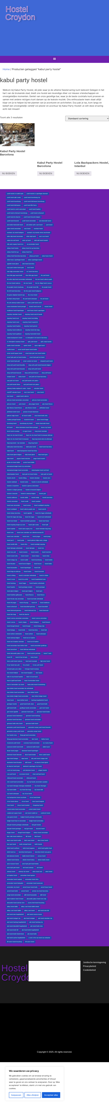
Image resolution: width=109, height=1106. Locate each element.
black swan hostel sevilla (14, 840)
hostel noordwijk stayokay (38, 544)
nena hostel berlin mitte (41, 415)
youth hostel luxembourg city (32, 197)
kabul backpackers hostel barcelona (27, 450)
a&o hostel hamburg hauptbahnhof (16, 922)
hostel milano (35, 556)
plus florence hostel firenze (14, 408)
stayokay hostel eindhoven (14, 330)
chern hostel (10, 805)
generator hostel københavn (14, 715)
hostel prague (36, 536)
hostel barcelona (33, 630)
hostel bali (44, 630)
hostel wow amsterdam (13, 505)
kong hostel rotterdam (41, 431)
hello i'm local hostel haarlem (15, 676)
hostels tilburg (22, 478)
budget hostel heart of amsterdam (16, 821)
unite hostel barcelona (28, 263)
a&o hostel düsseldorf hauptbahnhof (17, 926)
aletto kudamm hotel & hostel (15, 898)
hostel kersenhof (39, 571)
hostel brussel (46, 622)
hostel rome (26, 536)
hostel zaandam (36, 501)
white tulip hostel (31, 236)
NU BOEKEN (8, 173)
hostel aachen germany (33, 653)
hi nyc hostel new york (13, 665)
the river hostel (28, 283)
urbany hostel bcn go (13, 252)
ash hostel (40, 867)
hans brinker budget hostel (39, 696)
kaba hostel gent (42, 454)
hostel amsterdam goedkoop (38, 645)
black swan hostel (29, 840)
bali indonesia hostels (13, 856)
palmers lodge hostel (12, 415)
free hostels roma (12, 735)
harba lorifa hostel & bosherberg (36, 684)
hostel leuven (37, 563)
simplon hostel (11, 376)
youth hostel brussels (13, 220)
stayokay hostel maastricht (30, 322)
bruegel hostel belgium (24, 832)
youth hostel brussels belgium (32, 217)
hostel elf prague (11, 602)
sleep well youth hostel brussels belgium (39, 365)
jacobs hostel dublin (28, 462)
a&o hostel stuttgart (29, 918)
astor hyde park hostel (13, 867)
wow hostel (27, 228)
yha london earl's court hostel (34, 224)
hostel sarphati (11, 528)
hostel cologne (23, 622)
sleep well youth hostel (34, 369)
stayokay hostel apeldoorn (14, 334)
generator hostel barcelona (14, 719)
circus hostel (25, 801)
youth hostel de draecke (13, 217)
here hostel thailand (12, 672)
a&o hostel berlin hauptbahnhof (30, 930)
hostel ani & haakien (33, 641)
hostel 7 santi (47, 653)
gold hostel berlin (11, 708)
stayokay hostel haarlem (14, 326)
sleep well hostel (46, 373)
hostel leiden (48, 563)
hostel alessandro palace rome (15, 653)
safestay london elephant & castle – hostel (19, 388)
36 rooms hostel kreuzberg (14, 941)
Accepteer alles (51, 1095)
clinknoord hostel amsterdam (15, 778)
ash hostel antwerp (28, 867)
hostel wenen (27, 505)
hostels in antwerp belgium (28, 493)
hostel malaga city (12, 560)
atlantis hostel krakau (28, 859)
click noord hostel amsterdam (15, 782)
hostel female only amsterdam (15, 598)
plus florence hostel (30, 408)
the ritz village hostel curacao (43, 283)
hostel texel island (12, 521)
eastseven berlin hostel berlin (15, 747)
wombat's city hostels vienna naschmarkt (38, 232)
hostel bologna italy (39, 626)
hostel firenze (41, 595)
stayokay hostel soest (13, 322)
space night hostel (40, 345)
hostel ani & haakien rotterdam (15, 641)
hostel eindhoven (44, 602)
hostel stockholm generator (27, 521)
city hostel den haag (25, 789)
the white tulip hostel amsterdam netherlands (19, 279)
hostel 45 (9, 657)
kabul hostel (10, 450)
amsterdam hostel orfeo (31, 879)
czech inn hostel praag (13, 770)
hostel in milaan (43, 575)
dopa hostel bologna (12, 758)
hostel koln (37, 567)
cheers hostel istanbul (23, 805)
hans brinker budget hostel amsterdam (17, 696)
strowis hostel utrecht (35, 306)
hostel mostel (24, 556)
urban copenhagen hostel (35, 259)
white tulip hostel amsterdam (15, 236)
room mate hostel (29, 392)
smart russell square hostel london (27, 349)
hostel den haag (11, 614)
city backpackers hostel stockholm (16, 797)
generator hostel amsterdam (33, 719)
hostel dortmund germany (14, 610)
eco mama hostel (48, 743)
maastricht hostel (29, 419)
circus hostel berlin (35, 797)
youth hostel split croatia (14, 197)
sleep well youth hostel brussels (16, 369)
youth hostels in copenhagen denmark (37, 193)
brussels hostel (40, 828)
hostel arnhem (29, 633)
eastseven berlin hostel (33, 747)
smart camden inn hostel (30, 361)
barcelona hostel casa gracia (43, 852)
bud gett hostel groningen (14, 828)
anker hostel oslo (37, 871)
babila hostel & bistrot (28, 856)
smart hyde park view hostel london (35, 353)
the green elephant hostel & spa (16, 295)
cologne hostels (42, 770)
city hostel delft (38, 789)
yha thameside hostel (45, 220)
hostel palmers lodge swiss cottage (37, 540)
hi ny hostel (26, 665)
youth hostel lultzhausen (13, 205)
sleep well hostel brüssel (31, 373)
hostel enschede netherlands (35, 598)
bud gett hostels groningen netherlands (17, 824)
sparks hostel (27, 345)
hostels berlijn (35, 497)
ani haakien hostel (12, 875)
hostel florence (30, 595)
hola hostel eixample (31, 661)
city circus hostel (27, 793)
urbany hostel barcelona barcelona (16, 256)
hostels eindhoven (12, 497)
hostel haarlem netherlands (37, 583)
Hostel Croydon (20, 13)
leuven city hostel (46, 427)
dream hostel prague (12, 750)
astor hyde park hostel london (30, 863)
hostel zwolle (24, 501)
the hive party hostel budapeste (32, 291)
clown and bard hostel (39, 774)
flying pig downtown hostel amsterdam (17, 739)
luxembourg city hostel (26, 423)
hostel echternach (12, 606)
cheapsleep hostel (38, 805)
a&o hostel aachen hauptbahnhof (16, 937)
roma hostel (40, 392)
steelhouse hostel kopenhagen (15, 310)
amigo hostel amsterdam (14, 895)
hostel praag (47, 536)
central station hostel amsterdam (16, 809)
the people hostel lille (32, 287)
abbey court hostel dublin (14, 910)
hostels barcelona (47, 497)
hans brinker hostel (33, 692)
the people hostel (46, 287)
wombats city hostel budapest (15, 232)
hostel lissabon (11, 563)
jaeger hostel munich (39, 458)
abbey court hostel (29, 910)
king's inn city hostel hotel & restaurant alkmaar (39, 435)
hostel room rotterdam (13, 536)
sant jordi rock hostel (13, 380)
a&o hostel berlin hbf (12, 930)
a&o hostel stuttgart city (13, 918)
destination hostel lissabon (14, 762)
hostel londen (48, 560)
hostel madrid (24, 560)
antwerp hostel (11, 871)
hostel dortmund (43, 610)
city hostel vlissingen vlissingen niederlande (19, 786)
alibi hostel (43, 895)
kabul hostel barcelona (45, 446)
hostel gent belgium (27, 591)
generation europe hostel (34, 731)
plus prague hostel (34, 404)
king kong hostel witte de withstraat (42, 439)
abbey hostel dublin (12, 906)
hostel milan (46, 556)
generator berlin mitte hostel (14, 723)
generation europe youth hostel (15, 731)
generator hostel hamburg (33, 715)
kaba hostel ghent (30, 454)
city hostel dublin (11, 789)
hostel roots (10, 532)
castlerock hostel (45, 813)
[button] (54, 59)
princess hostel (11, 404)
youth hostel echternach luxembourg (17, 213)
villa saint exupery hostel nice (15, 244)
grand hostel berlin (42, 704)
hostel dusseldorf (43, 606)
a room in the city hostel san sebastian (39, 937)
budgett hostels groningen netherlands (31, 817)
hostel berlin (21, 630)
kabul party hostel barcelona (15, 446)
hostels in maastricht (13, 485)
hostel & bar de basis (21, 657)
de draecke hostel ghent (41, 762)
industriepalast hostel (13, 474)
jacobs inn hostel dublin (13, 462)
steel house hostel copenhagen (35, 310)
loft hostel (9, 427)
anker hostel (48, 871)
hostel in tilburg (11, 575)
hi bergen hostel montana (32, 669)
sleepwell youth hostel (46, 361)
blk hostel (28, 836)
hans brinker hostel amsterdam (15, 692)
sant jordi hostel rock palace (31, 384)
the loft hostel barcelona (13, 291)
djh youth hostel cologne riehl (39, 758)
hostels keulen (24, 482)
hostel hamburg (11, 583)
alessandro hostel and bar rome (15, 902)
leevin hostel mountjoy (13, 431)
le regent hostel (27, 431)
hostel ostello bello (12, 544)
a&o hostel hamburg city (36, 922)
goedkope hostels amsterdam (28, 708)
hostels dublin (24, 497)
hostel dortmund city (30, 610)
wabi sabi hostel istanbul (41, 240)
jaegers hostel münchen (23, 458)
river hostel (10, 396)
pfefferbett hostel (44, 408)
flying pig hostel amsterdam (27, 735)
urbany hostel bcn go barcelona (30, 248)
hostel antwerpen (41, 633)
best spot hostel (11, 844)
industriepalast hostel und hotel (40, 470)
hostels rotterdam (35, 478)
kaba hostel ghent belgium (14, 454)
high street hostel (45, 661)
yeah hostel (49, 224)
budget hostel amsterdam (36, 821)
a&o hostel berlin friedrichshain (15, 934)
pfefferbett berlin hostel (13, 411)
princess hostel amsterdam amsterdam (18, 400)
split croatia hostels (46, 341)
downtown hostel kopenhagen (30, 750)
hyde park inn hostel (46, 474)
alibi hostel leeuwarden (30, 895)
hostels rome (46, 478)
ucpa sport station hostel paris (15, 267)
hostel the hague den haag (14, 517)
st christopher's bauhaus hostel (15, 341)
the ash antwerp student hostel (15, 302)
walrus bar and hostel (13, 240)
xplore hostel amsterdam (14, 228)
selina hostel (21, 376)
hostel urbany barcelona (13, 513)
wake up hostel (26, 240)
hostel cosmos (11, 622)
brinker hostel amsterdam (41, 832)
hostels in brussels (12, 493)
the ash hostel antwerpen (30, 298)
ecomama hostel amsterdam (31, 743)
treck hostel (30, 267)
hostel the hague (29, 517)
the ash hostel (44, 298)
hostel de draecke (24, 614)
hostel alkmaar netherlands (27, 649)
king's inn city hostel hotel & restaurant (18, 439)
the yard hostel (45, 275)
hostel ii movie (11, 579)
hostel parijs (20, 540)
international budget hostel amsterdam (17, 470)
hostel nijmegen (30, 548)
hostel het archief (23, 579)
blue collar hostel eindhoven (14, 836)
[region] (34, 1084)
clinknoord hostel (31, 778)
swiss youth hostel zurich (35, 302)
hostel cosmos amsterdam (39, 618)
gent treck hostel (44, 708)
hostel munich (35, 552)
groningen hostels (12, 704)
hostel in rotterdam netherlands (27, 575)
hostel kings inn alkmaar (13, 571)
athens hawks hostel (43, 859)
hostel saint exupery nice (25, 528)
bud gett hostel (28, 828)
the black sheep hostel (13, 298)
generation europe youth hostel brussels (39, 727)
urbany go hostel (34, 256)
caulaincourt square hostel (14, 813)
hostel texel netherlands (44, 517)
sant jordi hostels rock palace (30, 380)
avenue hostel (41, 856)
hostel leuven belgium (25, 563)
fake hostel (35, 739)
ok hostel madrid (26, 415)
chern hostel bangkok (38, 801)
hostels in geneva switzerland (30, 485)
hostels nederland (12, 482)
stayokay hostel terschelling (30, 318)
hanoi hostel (10, 700)
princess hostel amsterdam (39, 400)
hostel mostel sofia (12, 556)
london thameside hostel (42, 423)
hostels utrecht (11, 478)
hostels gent (42, 493)
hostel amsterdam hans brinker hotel (17, 645)
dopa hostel (25, 758)
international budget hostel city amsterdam (19, 466)
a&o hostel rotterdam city (45, 918)
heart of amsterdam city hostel (15, 684)
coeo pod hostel (11, 774)
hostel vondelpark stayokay (41, 505)
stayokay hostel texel (13, 318)
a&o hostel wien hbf (43, 910)
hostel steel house (44, 521)
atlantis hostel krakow (13, 859)
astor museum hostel (13, 863)
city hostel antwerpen (13, 793)
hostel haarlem (11, 587)
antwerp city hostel (24, 871)
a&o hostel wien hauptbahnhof (15, 914)
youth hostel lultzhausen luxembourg (34, 201)
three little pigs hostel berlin (14, 275)
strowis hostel (48, 306)
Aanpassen (16, 1095)
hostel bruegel (26, 626)
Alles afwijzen (33, 1095)
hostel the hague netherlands (43, 513)
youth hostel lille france (30, 205)
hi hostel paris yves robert (14, 669)
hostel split (45, 524)
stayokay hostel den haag (32, 330)
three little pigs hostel (31, 275)
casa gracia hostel (12, 817)
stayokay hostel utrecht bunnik (33, 314)
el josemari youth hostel (13, 743)
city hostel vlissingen (40, 786)
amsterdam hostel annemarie (35, 883)
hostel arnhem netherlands (14, 633)
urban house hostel (47, 256)
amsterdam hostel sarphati (14, 879)
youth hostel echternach (37, 213)
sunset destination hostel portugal (16, 306)
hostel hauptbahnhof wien (39, 579)
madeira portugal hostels (14, 419)
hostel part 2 (10, 540)
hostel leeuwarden (12, 567)
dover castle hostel (44, 754)
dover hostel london (30, 754)
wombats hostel (38, 228)
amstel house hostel (46, 887)
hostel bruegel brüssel (13, 626)
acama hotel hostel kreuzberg (36, 902)
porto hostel (22, 404)
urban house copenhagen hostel (16, 259)
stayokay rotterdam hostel (14, 314)
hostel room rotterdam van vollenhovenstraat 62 (30, 532)
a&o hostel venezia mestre (34, 914)
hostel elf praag (24, 602)
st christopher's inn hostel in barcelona (36, 337)
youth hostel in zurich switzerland (16, 209)
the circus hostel (32, 295)
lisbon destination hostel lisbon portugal (27, 427)
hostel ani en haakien (29, 637)
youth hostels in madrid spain (15, 193)
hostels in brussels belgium (33, 489)
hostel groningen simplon (25, 587)
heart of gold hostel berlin (14, 680)
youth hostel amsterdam (29, 220)
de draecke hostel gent (13, 766)
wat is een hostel (44, 236)
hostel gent (39, 591)
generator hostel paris (27, 711)
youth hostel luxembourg (14, 201)
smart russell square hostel (14, 353)
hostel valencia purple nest (27, 509)
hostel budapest (34, 622)
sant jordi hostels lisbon (13, 384)
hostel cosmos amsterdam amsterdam (17, 618)
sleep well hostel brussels (14, 373)
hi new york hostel (38, 665)
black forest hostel (43, 840)
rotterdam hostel (38, 388)
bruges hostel (10, 832)
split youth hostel (32, 341)
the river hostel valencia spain (43, 279)
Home (6, 69)
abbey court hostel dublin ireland (30, 906)
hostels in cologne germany (14, 489)
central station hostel (34, 809)
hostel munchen (46, 552)
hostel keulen (27, 571)
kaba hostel (10, 458)
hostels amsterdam (12, 501)
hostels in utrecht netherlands (40, 482)
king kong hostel (32, 443)
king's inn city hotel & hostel (15, 435)
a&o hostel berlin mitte (36, 926)
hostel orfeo (24, 544)
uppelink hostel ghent (13, 263)
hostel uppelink (28, 513)
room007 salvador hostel (14, 392)
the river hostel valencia (13, 283)
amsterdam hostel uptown (27, 875)
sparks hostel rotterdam (13, 345)
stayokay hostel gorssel (30, 326)
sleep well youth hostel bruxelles (16, 365)
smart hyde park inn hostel (37, 357)
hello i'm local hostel (32, 676)
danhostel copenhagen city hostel (32, 766)
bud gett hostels (36, 824)
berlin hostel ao (11, 852)
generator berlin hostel (32, 723)
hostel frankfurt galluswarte (14, 595)
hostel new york (11, 552)
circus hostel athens (12, 801)
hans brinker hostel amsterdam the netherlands (20, 688)
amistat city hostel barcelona (40, 891)
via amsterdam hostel (33, 244)
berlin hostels (38, 844)
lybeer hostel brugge (42, 419)
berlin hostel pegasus (29, 848)
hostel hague (22, 583)
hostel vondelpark (12, 509)
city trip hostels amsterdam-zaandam (37, 782)
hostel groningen (40, 587)
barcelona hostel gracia (25, 852)
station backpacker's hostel (14, 337)
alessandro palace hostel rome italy (36, 898)
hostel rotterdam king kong (43, 528)
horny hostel (34, 657)
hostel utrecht (42, 509)
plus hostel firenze (47, 404)
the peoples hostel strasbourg (15, 287)
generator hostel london (43, 711)
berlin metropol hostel (25, 844)
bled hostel (38, 836)
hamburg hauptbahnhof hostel (39, 700)
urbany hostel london (12, 248)
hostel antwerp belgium (13, 637)
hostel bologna (11, 630)
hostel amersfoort (12, 649)
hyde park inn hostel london (29, 474)
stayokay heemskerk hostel (32, 334)
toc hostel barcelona (32, 271)
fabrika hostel (45, 739)
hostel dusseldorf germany (27, 606)
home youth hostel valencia (14, 661)
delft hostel (28, 762)
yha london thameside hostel (15, 224)
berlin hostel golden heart (45, 848)
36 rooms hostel (29, 941)
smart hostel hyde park (13, 361)
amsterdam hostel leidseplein (15, 883)
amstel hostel (25, 891)
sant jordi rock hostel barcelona (37, 376)
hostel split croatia (34, 524)
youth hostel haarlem (35, 209)
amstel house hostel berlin (30, 887)
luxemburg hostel (11, 423)
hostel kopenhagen (25, 567)
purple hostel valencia (23, 396)
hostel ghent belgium (12, 591)
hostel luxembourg (37, 560)
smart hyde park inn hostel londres (16, 357)
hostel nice (41, 548)
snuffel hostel (10, 349)
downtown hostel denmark (14, 754)
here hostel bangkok (26, 672)
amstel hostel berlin (12, 891)
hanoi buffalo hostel (22, 700)
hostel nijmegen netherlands (14, 548)
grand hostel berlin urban (27, 704)
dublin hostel (46, 747)
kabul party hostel (31, 446)
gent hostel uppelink (12, 711)
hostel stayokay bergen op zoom (16, 524)
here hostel (39, 672)
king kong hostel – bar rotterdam (16, 443)
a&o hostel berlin (32, 934)
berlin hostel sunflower (13, 848)
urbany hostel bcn (27, 252)
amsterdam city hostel (13, 887)
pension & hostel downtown (30, 411)
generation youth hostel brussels (16, 727)
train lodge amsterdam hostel (15, 271)
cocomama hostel (24, 774)
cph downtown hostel (29, 770)
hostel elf (34, 602)
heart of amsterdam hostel (31, 680)
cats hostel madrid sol (31, 813)
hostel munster (23, 552)
